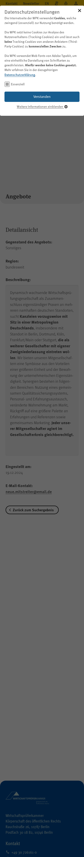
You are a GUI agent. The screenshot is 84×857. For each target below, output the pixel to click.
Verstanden (42, 96)
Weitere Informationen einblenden (40, 106)
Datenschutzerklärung (19, 74)
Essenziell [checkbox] (18, 84)
